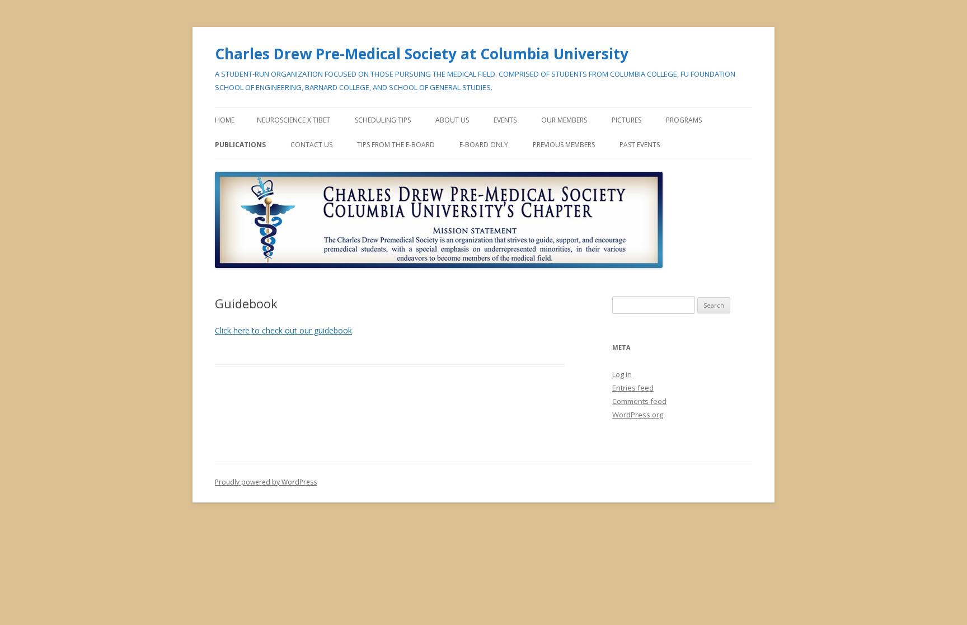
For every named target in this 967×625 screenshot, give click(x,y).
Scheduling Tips (383, 120)
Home (224, 120)
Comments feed (639, 401)
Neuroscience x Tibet (293, 120)
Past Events (639, 144)
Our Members (564, 120)
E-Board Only (483, 144)
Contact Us (311, 144)
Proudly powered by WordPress (266, 482)
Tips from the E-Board (396, 144)
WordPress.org (637, 415)
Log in (622, 374)
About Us (452, 120)
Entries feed (633, 388)
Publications (240, 144)
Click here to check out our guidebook (283, 330)
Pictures (626, 120)
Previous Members (564, 144)
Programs (684, 120)
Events (505, 120)
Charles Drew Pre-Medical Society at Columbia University (421, 54)
